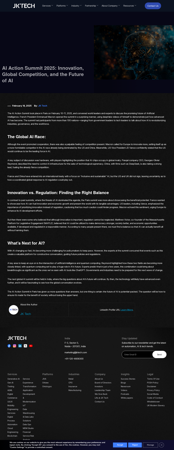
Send (159, 354)
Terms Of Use (153, 379)
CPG (70, 382)
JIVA (44, 379)
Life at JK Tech (101, 398)
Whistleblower (153, 401)
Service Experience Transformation (29, 383)
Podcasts (125, 394)
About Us (99, 379)
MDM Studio (28, 428)
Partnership (90, 5)
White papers (127, 398)
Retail (71, 379)
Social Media (153, 394)
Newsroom (125, 386)
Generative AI (13, 379)
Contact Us (153, 5)
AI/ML (9, 390)
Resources (128, 5)
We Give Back (101, 394)
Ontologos (47, 386)
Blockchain (12, 436)
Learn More (127, 309)
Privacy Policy (153, 390)
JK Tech (42, 105)
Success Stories (128, 379)
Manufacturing (75, 390)
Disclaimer (151, 386)
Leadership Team (102, 390)
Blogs (123, 382)
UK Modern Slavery (156, 405)
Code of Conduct (155, 398)
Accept (120, 445)
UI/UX (10, 401)
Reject (135, 445)
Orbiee (45, 382)
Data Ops (27, 424)
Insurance (73, 386)
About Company (110, 5)
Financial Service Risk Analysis (28, 436)
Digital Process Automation (12, 421)
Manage (150, 445)
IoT (24, 405)
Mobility (10, 405)
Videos (124, 390)
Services (46, 5)
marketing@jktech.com (76, 352)
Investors (99, 386)
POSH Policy (152, 382)
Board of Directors (103, 382)
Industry (75, 5)
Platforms (61, 5)
